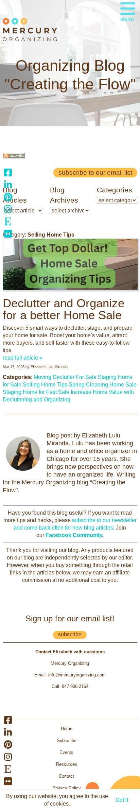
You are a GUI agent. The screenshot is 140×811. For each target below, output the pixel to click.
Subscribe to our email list (95, 172)
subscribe (70, 634)
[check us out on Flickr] (7, 233)
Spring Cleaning (88, 384)
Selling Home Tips (45, 384)
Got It (122, 800)
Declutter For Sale (75, 377)
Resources (66, 764)
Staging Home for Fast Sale (36, 392)
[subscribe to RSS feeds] (14, 156)
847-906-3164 (75, 686)
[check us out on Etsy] (7, 221)
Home (66, 728)
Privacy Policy (66, 788)
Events (66, 752)
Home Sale (123, 384)
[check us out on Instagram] (7, 209)
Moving (42, 377)
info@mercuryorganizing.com (77, 674)
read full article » (22, 358)
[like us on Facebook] (7, 172)
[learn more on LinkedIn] (7, 184)
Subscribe (66, 740)
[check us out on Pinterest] (7, 196)
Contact (66, 776)
